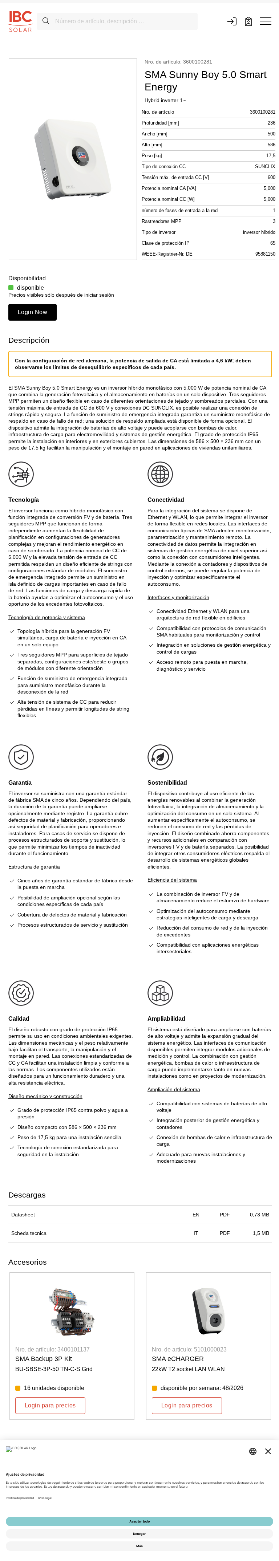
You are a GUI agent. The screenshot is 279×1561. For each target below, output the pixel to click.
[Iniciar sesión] (231, 21)
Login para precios (50, 1405)
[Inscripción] (248, 21)
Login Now (32, 312)
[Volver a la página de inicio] (20, 21)
